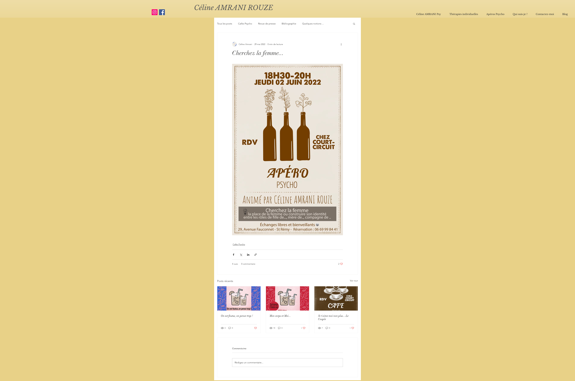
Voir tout (354, 280)
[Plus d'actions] (341, 44)
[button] (354, 23)
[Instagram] (155, 12)
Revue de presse (267, 23)
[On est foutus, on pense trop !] (239, 298)
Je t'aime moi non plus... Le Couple (333, 317)
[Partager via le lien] (255, 254)
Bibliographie (289, 23)
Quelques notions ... (313, 23)
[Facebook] (162, 12)
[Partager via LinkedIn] (248, 254)
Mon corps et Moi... (280, 315)
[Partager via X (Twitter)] (240, 254)
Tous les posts (224, 23)
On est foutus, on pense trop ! (237, 315)
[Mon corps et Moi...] (287, 298)
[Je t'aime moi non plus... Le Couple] (336, 298)
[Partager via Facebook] (233, 254)
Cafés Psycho (245, 23)
